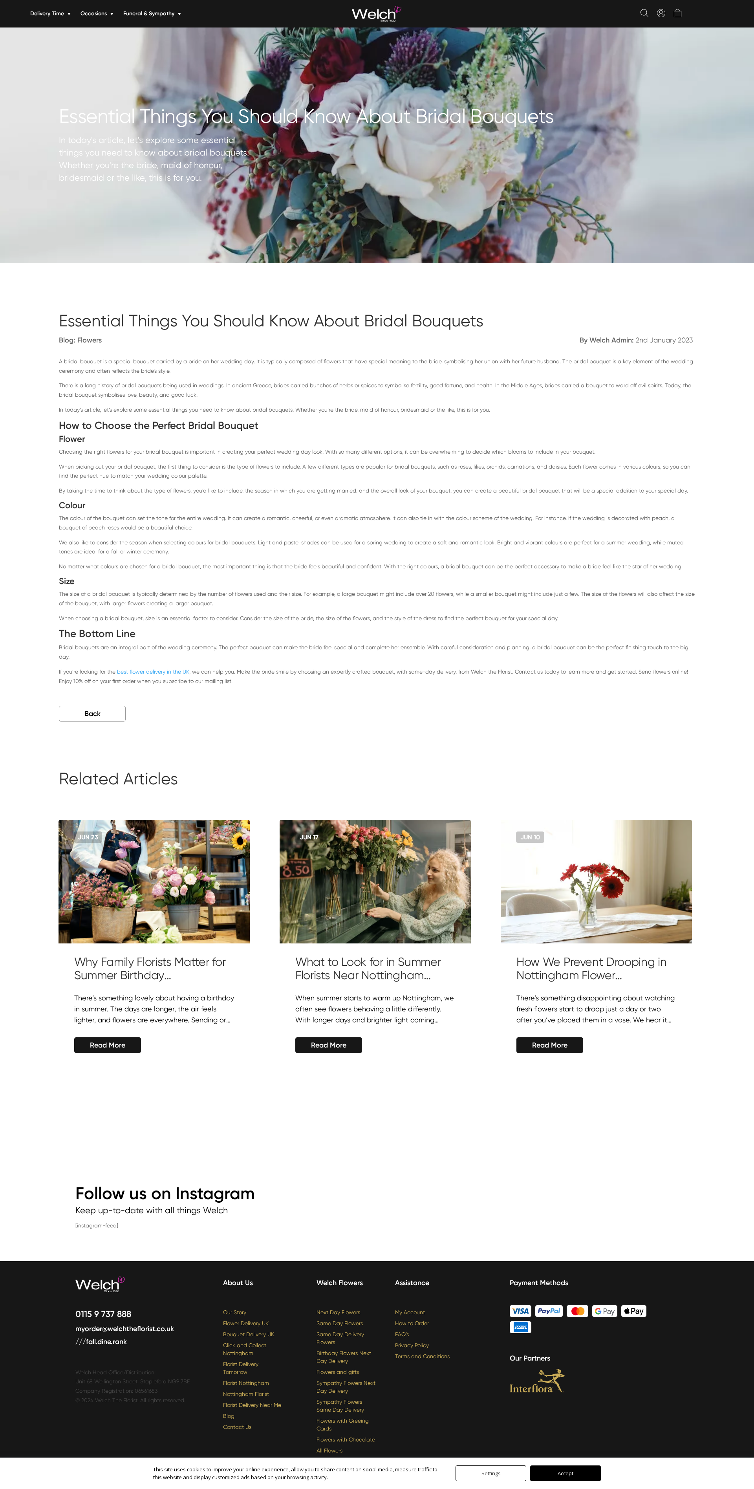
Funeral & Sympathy (148, 13)
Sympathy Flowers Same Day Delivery (340, 1406)
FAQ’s (402, 1334)
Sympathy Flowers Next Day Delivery (346, 1387)
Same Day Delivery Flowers (340, 1338)
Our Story (234, 1312)
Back (92, 713)
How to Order (412, 1323)
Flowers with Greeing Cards (343, 1425)
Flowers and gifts (338, 1372)
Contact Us (237, 1427)
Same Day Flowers (340, 1323)
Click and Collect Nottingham (244, 1349)
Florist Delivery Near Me (252, 1405)
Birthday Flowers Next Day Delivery (344, 1357)
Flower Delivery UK (246, 1323)
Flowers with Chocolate (346, 1439)
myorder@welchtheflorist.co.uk (124, 1328)
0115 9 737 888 (103, 1314)
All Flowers (329, 1450)
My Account (410, 1312)
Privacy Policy (412, 1345)
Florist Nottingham (246, 1383)
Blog (228, 1416)
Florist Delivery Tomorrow (240, 1368)
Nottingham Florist (246, 1394)
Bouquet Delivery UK (248, 1334)
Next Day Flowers (338, 1312)
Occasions (94, 13)
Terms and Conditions (422, 1356)
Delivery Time (47, 13)
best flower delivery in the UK (153, 671)
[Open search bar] (644, 12)
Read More (107, 1045)
